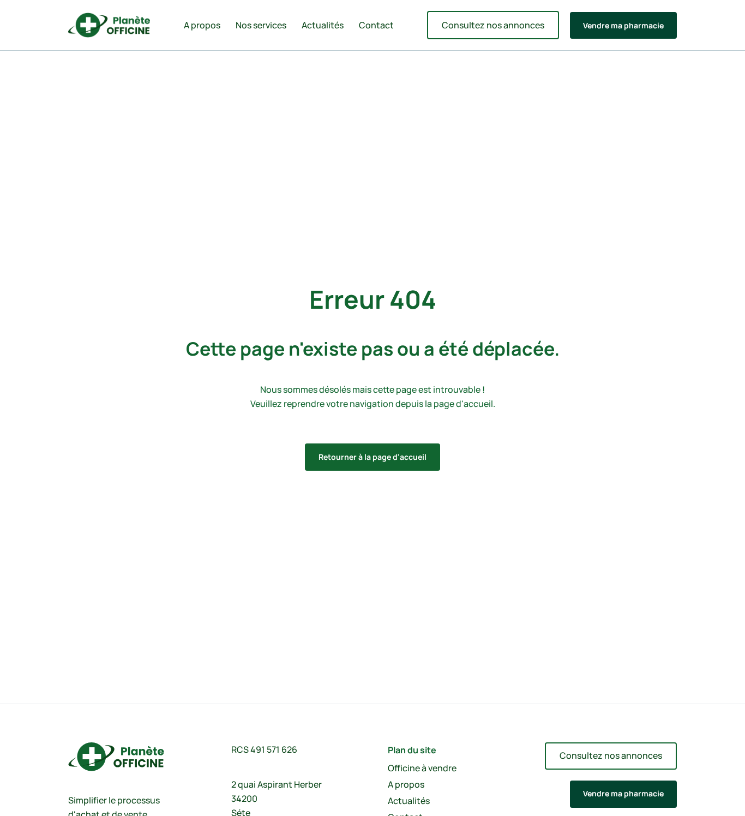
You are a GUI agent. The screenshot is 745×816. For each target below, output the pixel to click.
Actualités (323, 25)
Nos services (261, 25)
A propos (202, 25)
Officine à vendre (422, 768)
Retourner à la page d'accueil (372, 457)
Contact (376, 25)
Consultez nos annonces (493, 25)
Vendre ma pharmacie (623, 25)
